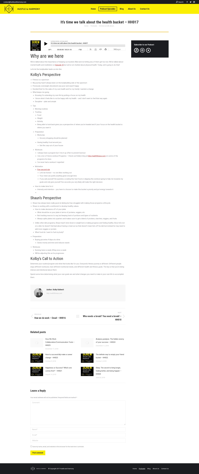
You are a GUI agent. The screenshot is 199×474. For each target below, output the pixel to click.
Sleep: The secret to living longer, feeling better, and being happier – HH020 (108, 371)
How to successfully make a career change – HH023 (58, 356)
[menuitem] (93, 9)
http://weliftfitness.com (54, 293)
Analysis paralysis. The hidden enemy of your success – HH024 (110, 340)
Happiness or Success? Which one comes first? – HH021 (58, 369)
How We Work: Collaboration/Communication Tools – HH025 (60, 342)
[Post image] (36, 342)
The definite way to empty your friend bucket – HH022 (110, 356)
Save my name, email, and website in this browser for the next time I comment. (58, 446)
